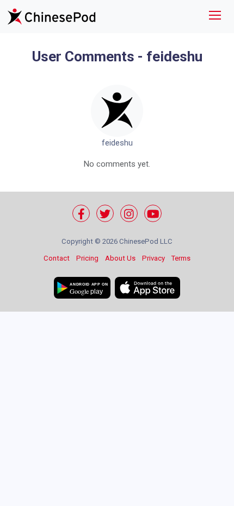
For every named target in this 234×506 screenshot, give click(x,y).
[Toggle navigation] (214, 16)
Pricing (87, 258)
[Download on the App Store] (147, 288)
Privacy (153, 258)
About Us (120, 258)
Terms (180, 258)
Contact (57, 258)
